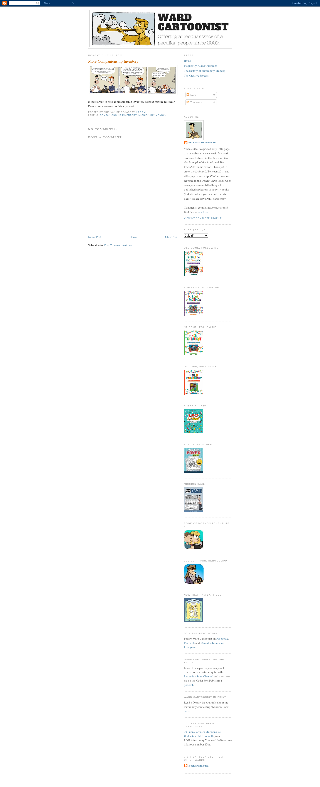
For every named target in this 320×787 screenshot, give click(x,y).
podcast (188, 685)
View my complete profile (203, 218)
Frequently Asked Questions (200, 66)
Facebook (222, 638)
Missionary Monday (152, 115)
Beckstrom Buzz (199, 765)
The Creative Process (196, 75)
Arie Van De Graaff (202, 142)
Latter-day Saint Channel (198, 676)
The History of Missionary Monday (205, 71)
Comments (195, 102)
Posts (192, 95)
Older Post (171, 237)
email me (203, 212)
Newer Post (94, 237)
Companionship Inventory (118, 115)
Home (133, 237)
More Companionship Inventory (113, 61)
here (186, 711)
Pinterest (189, 643)
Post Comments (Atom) (117, 245)
